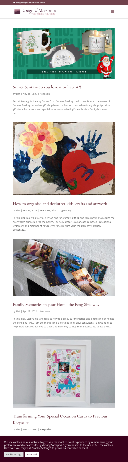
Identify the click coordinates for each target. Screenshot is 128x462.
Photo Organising (61, 210)
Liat (18, 93)
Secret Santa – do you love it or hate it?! (47, 87)
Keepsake (45, 93)
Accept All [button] (32, 454)
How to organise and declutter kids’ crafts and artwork (60, 203)
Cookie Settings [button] (14, 454)
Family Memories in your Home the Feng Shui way (56, 304)
